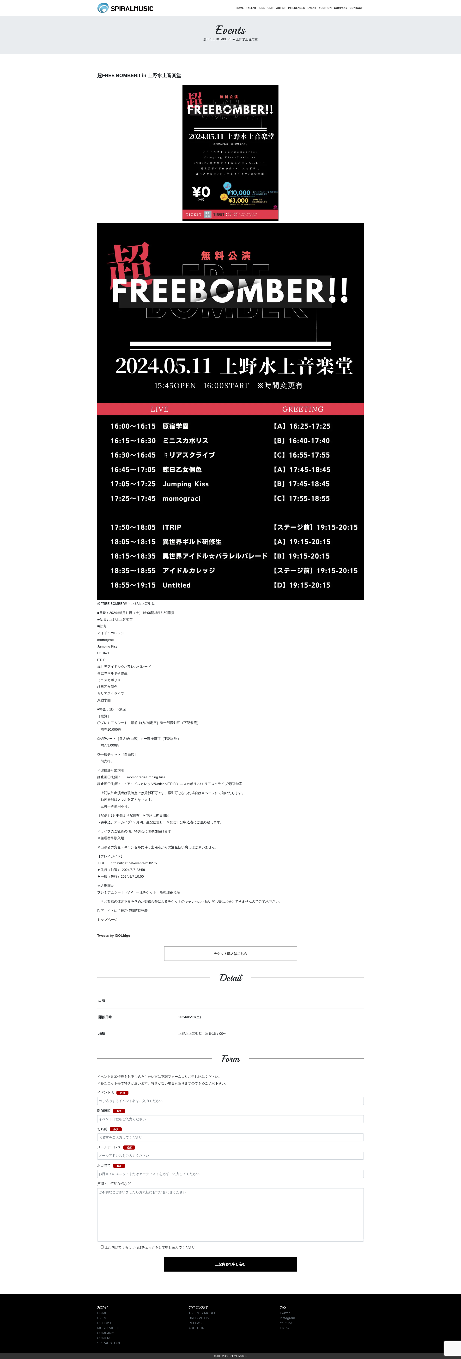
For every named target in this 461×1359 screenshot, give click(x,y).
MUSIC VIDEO (108, 1328)
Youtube (286, 1323)
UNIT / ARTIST (199, 1318)
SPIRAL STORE (109, 1343)
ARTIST (281, 7)
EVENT (312, 7)
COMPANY (340, 7)
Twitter (285, 1313)
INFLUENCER (296, 7)
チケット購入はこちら (230, 953)
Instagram (287, 1318)
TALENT (251, 7)
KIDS (262, 7)
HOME (240, 7)
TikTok (284, 1328)
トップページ (107, 920)
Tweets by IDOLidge (113, 935)
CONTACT (356, 7)
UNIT (270, 7)
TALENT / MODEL (202, 1313)
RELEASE (104, 1323)
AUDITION (325, 7)
